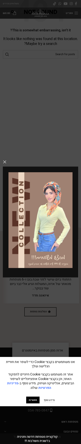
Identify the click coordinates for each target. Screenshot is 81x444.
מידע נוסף (49, 400)
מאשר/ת (33, 400)
